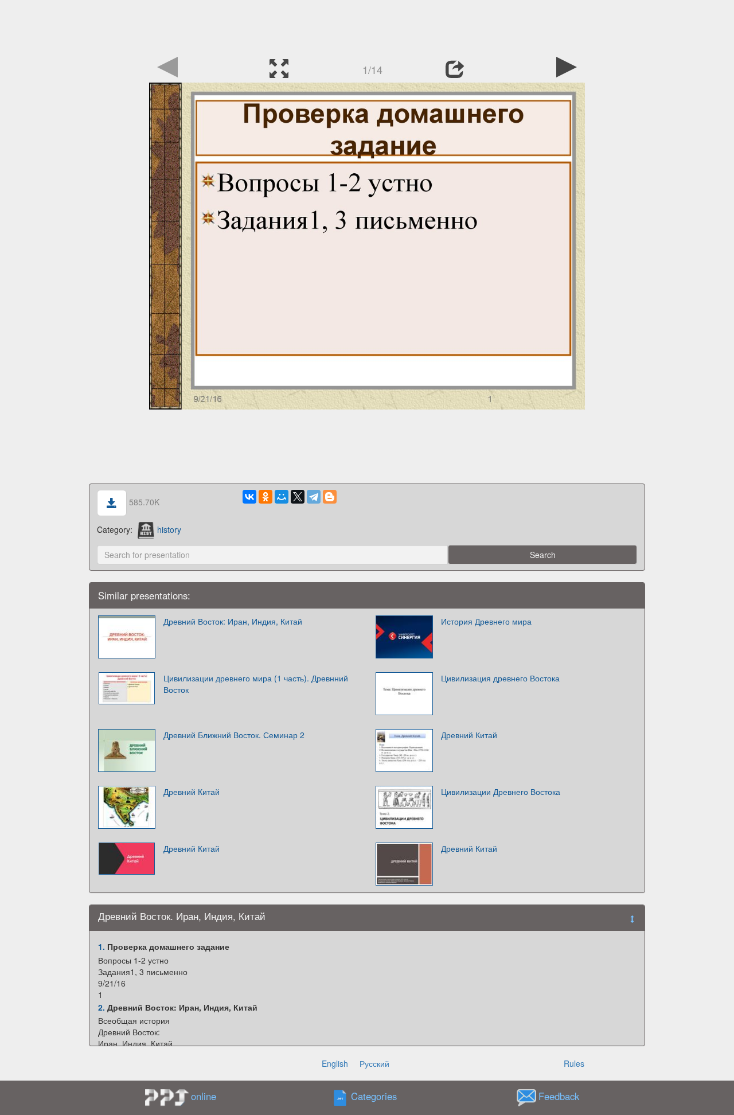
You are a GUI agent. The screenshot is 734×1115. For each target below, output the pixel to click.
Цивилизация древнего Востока (500, 678)
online (203, 1096)
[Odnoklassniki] (265, 497)
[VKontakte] (249, 497)
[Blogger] (330, 497)
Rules (574, 1063)
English (335, 1063)
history (169, 529)
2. (101, 1007)
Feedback (558, 1097)
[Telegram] (314, 497)
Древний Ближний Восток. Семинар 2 (233, 734)
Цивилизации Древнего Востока (500, 791)
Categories (374, 1097)
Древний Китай (469, 734)
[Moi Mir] (281, 497)
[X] (297, 497)
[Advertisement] (367, 26)
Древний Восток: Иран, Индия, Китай (232, 621)
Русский (374, 1063)
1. (101, 946)
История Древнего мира (486, 621)
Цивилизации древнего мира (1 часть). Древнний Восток (255, 683)
